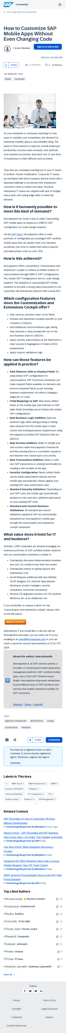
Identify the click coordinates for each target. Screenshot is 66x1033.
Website (17, 704)
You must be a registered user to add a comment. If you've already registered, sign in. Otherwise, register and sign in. (31, 753)
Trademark (16, 1017)
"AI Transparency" (35, 794)
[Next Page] (35, 803)
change (50, 721)
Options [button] (35, 52)
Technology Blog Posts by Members (21, 12)
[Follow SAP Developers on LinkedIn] (41, 991)
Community (22, 4)
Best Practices (37, 721)
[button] (6, 65)
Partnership (19, 79)
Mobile (8, 79)
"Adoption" (33, 789)
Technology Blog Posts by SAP (23, 841)
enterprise (26, 727)
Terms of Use (49, 1000)
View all (8, 974)
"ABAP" (53, 784)
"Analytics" (28, 799)
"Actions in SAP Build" (14, 789)
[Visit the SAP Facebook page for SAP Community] (24, 991)
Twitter (28, 704)
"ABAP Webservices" (36, 784)
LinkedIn (38, 704)
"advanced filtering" (13, 794)
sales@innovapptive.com (32, 639)
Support (49, 1017)
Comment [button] (54, 740)
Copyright (16, 1009)
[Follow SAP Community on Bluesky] (30, 991)
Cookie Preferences (16, 1025)
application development (15, 721)
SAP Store (17, 234)
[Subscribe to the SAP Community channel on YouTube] (36, 991)
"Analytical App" (11, 799)
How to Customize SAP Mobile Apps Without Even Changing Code (30, 34)
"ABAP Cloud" (17, 784)
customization (11, 727)
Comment (15, 762)
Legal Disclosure (49, 1009)
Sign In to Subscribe (48, 47)
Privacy (16, 1000)
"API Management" (46, 799)
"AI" (49, 794)
